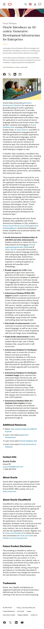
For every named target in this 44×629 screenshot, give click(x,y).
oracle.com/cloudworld (14, 533)
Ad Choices (20, 611)
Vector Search (10, 249)
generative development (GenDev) (17, 104)
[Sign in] (35, 4)
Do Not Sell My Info (29, 608)
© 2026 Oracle (7, 607)
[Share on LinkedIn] (14, 75)
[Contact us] (39, 4)
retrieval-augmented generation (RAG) (20, 245)
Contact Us (34, 615)
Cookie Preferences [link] (9, 611)
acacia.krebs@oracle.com (13, 466)
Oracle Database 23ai (28, 441)
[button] (4, 4)
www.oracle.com (9, 491)
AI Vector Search (21, 129)
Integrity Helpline (22, 615)
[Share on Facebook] (4, 75)
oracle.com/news (26, 535)
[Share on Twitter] (9, 75)
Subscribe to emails (9, 615)
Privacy (19, 608)
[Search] (25, 4)
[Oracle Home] (10, 4)
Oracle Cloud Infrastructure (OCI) (16, 225)
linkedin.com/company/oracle (15, 538)
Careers (29, 611)
